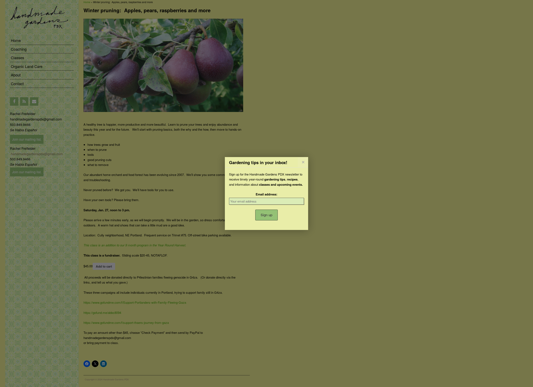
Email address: (266, 194)
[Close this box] (303, 162)
